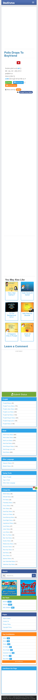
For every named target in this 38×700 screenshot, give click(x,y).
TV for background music (11, 315)
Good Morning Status (8, 517)
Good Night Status (8, 520)
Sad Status (6, 552)
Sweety (5, 644)
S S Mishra (6, 647)
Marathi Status (7, 466)
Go (34, 575)
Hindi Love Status (7, 440)
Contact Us (6, 621)
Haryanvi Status (7, 463)
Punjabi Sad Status (8, 415)
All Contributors (19, 661)
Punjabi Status (7, 424)
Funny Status (6, 505)
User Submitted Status (9, 561)
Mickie (4, 641)
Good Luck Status (8, 514)
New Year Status (7, 538)
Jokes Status (6, 529)
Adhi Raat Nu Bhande (27, 314)
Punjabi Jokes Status (8, 409)
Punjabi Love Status (8, 412)
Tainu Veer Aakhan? (12, 294)
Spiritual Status (7, 558)
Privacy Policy (7, 624)
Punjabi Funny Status (26, 92)
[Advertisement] (19, 29)
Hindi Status (6, 452)
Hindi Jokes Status (8, 437)
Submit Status (7, 618)
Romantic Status (7, 546)
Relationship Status (8, 544)
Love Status (6, 532)
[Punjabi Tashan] (28, 588)
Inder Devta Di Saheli (27, 294)
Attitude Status (7, 497)
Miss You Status (7, 535)
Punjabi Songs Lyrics (8, 421)
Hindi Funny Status (8, 434)
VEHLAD (5, 604)
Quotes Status (7, 541)
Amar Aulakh (6, 650)
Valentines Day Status (9, 564)
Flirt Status (6, 499)
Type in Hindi (6, 480)
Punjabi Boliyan (7, 403)
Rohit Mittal (6, 659)
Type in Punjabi (7, 477)
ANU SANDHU (7, 607)
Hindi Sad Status (7, 443)
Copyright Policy (7, 627)
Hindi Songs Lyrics (8, 449)
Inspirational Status (8, 523)
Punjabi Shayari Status (9, 418)
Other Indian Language (9, 483)
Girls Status (6, 508)
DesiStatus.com (20, 697)
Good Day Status (7, 511)
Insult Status (6, 526)
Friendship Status (7, 502)
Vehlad (18, 89)
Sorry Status (6, 555)
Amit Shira (6, 656)
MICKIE (5, 601)
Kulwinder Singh (7, 653)
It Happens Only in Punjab (11, 335)
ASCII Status (6, 494)
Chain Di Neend (27, 335)
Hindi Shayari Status (8, 446)
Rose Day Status (7, 549)
